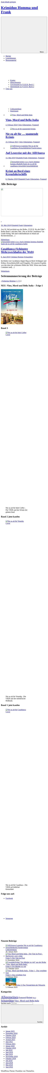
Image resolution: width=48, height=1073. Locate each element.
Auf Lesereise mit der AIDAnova (25, 152)
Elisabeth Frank (21, 158)
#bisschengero (15, 82)
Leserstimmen (11, 58)
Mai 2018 (9, 1065)
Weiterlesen (5, 240)
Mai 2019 (9, 1054)
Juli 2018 (9, 1061)
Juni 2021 (9, 1042)
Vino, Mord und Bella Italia (22, 119)
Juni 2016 (9, 1067)
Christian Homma (17, 257)
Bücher (8, 56)
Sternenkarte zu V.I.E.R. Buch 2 (22, 87)
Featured (35, 125)
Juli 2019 (9, 1050)
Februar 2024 (10, 1038)
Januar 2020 (10, 1046)
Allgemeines (26, 125)
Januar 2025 (10, 1031)
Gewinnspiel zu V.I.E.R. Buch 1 (22, 85)
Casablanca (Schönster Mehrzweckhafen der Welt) (17, 250)
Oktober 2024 (11, 1035)
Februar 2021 (10, 1044)
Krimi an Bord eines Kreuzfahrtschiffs (18, 172)
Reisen (29, 997)
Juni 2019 (9, 1052)
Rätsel (34, 997)
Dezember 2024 (11, 1033)
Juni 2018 (9, 1063)
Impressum (14, 111)
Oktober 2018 (11, 1059)
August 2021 (10, 1040)
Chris (20, 125)
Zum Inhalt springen (8, 2)
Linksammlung (15, 109)
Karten (12, 80)
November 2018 (12, 1056)
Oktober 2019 (11, 1048)
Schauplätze (28, 257)
